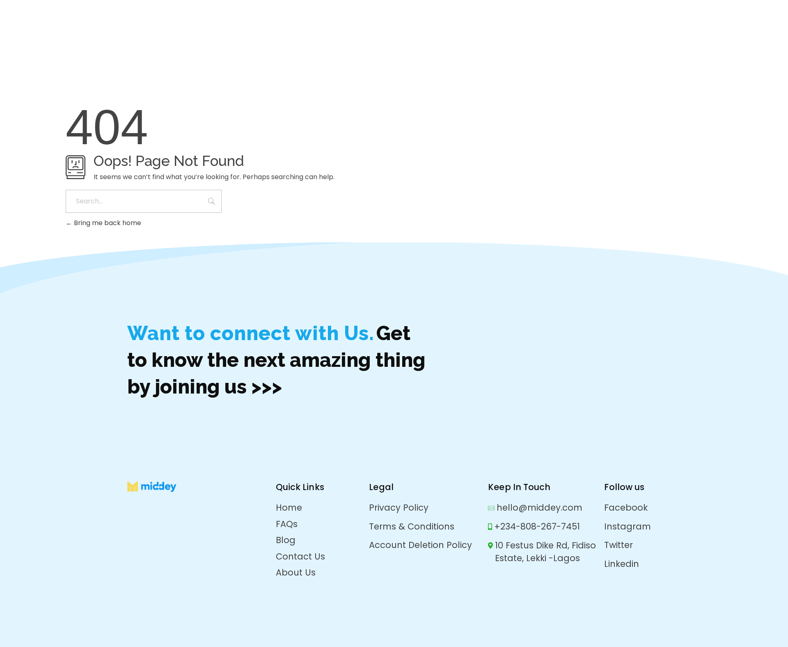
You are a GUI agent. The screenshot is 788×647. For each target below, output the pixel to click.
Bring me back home (106, 223)
